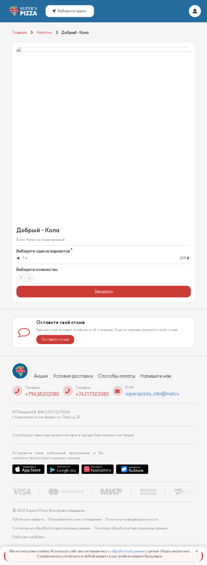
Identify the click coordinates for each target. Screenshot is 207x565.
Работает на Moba (28, 537)
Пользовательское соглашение (74, 519)
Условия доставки (73, 375)
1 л (25, 258)
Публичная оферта (28, 519)
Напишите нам (155, 375)
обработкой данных (128, 551)
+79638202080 (42, 394)
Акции (41, 375)
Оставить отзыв (55, 339)
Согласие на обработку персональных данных (51, 528)
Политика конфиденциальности (131, 519)
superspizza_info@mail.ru (152, 393)
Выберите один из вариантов (43, 251)
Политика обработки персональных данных (131, 528)
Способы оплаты (116, 375)
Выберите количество (37, 269)
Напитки (44, 32)
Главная (19, 32)
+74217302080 (92, 394)
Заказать (103, 291)
